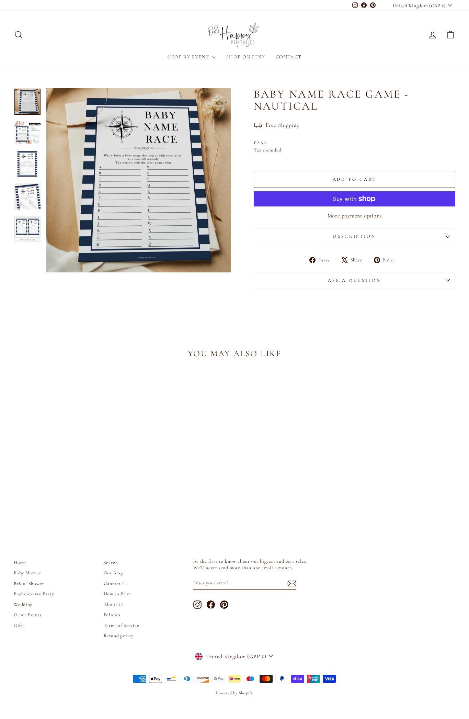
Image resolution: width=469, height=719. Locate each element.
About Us (114, 604)
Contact (289, 57)
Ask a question (354, 280)
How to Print (118, 594)
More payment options (355, 215)
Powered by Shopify (234, 692)
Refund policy (119, 636)
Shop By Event (189, 57)
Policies (112, 615)
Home (20, 562)
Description (354, 236)
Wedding (23, 604)
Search (111, 562)
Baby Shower (27, 573)
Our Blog (113, 573)
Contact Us (116, 583)
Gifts (19, 625)
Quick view (66, 473)
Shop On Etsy (245, 57)
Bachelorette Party (34, 594)
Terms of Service (121, 625)
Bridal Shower (29, 583)
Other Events (28, 615)
